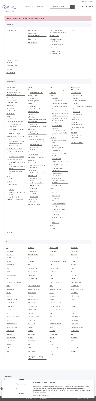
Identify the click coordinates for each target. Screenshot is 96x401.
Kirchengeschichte (34, 199)
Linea (51, 320)
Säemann (9, 334)
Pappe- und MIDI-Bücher (14, 148)
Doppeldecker (56, 150)
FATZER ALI (74, 292)
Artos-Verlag (53, 251)
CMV (72, 272)
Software (11, 189)
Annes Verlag (32, 251)
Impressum (36, 395)
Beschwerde (10, 69)
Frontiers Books (33, 299)
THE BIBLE (10, 344)
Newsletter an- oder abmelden (13, 61)
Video (51, 225)
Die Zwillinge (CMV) (58, 148)
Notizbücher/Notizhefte (80, 101)
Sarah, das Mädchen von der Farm (59, 182)
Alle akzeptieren (20, 384)
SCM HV (52, 337)
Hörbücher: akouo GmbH (59, 123)
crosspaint (31, 275)
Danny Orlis (55, 145)
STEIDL (73, 341)
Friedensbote (75, 296)
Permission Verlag (55, 324)
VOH (8, 351)
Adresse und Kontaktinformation (34, 34)
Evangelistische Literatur (36, 152)
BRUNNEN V (10, 265)
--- (7, 247)
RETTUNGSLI (10, 330)
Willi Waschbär (56, 185)
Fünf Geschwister (57, 156)
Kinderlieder (56, 214)
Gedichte (31, 160)
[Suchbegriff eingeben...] (72, 7)
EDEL (51, 285)
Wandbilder (75, 140)
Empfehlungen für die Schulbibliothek (13, 93)
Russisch (54, 220)
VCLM (30, 348)
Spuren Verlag (54, 341)
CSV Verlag (55, 201)
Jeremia (73, 310)
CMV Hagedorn (54, 268)
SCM (72, 334)
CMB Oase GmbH (33, 268)
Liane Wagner (75, 317)
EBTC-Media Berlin (34, 285)
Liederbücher (11, 154)
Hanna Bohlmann (76, 258)
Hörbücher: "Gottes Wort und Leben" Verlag (59, 119)
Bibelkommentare (33, 111)
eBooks (11, 187)
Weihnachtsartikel (76, 142)
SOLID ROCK (32, 341)
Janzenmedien (56, 212)
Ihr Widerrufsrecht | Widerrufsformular (56, 52)
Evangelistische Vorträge (57, 90)
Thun (29, 344)
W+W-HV (73, 351)
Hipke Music (56, 206)
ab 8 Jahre (33, 191)
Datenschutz (45, 395)
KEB (72, 313)
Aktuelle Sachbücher (34, 90)
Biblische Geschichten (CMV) (59, 141)
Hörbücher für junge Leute (15, 172)
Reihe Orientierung (36, 92)
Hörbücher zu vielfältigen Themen (60, 114)
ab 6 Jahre (33, 188)
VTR (51, 351)
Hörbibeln (53, 92)
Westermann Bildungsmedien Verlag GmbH (35, 357)
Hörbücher (53, 95)
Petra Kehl (74, 324)
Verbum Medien (55, 348)
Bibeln (30, 103)
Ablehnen (21, 393)
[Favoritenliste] (82, 6)
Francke (30, 296)
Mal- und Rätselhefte (37, 183)
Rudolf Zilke (75, 330)
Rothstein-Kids (56, 178)
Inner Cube (10, 310)
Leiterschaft (10, 105)
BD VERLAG (10, 254)
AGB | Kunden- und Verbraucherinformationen (58, 31)
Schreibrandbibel (35, 109)
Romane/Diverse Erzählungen (35, 148)
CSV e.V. (73, 275)
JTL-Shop (86, 398)
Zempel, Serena (76, 355)
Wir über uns (32, 30)
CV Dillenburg (32, 279)
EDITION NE (10, 289)
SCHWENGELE (54, 334)
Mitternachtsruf (11, 324)
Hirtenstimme (32, 306)
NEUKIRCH (31, 324)
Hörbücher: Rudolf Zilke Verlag (59, 134)
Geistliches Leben (12, 103)
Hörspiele (53, 138)
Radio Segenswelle (77, 327)
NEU (72, 30)
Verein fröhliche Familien (79, 348)
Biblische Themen (33, 117)
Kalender (10, 232)
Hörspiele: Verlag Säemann (57, 165)
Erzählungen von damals (59, 103)
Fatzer (51, 292)
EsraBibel (33, 106)
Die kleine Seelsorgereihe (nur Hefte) (38, 166)
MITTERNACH (75, 320)
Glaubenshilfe (32, 163)
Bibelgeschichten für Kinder (15, 136)
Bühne (30, 265)
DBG (29, 282)
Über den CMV (32, 39)
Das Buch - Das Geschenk (14, 282)
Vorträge (52, 228)
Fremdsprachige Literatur (36, 157)
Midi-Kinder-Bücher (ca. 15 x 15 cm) (16, 130)
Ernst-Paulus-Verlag (77, 289)
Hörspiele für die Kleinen (60, 161)
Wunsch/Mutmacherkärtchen (82, 106)
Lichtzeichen (32, 320)
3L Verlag (31, 247)
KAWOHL (52, 313)
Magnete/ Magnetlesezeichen (77, 123)
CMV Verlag (55, 198)
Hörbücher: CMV (57, 125)
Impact (73, 306)
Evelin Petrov (32, 292)
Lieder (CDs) (10, 179)
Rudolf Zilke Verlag (58, 217)
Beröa (51, 254)
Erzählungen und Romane (36, 139)
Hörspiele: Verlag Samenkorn (57, 170)
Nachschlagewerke (34, 205)
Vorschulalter (34, 186)
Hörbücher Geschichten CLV (59, 107)
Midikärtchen (77, 114)
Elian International (55, 289)
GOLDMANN (32, 303)
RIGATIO (52, 330)
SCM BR (30, 337)
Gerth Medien (11, 303)
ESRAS (8, 292)
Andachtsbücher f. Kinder (36, 179)
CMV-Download (11, 275)
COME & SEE (53, 272)
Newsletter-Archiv (12, 66)
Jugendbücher (32, 170)
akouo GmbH (54, 247)
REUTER (30, 330)
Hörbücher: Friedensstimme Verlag (59, 129)
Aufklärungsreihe (33, 101)
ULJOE (73, 344)
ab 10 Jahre (34, 194)
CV (7, 279)
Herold (73, 303)
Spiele (8, 176)
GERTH (73, 299)
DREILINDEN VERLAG (56, 282)
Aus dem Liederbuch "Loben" (58, 192)
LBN (51, 317)
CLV (8, 268)
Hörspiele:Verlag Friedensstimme (57, 174)
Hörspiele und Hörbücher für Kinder (17, 193)
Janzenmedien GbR (56, 310)
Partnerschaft (11, 108)
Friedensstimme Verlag (59, 204)
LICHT (8, 320)
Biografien (55, 98)
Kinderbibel (34, 196)
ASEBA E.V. (74, 251)
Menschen (10, 97)
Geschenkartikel (76, 92)
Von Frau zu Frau (12, 111)
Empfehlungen (32, 42)
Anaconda (74, 247)
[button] (78, 6)
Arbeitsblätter (13, 184)
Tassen (75, 103)
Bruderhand (75, 261)
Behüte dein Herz (33, 254)
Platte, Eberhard (12, 327)
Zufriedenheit (11, 72)
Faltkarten (76, 111)
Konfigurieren (20, 389)
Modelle (9, 116)
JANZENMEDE (32, 310)
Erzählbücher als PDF (15, 197)
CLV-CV (73, 265)
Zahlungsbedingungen (57, 44)
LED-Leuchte (77, 98)
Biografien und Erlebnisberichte (33, 133)
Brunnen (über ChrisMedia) (58, 261)
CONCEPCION (32, 272)
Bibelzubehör (75, 90)
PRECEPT (52, 327)
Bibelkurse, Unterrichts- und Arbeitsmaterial (37, 121)
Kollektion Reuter (33, 317)
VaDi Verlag (55, 222)
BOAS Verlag (56, 195)
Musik (51, 188)
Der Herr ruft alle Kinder (16, 157)
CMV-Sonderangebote (13, 90)
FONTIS (9, 296)
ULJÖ (51, 344)
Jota (8, 313)
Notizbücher (34, 98)
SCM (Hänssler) (11, 337)
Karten (73, 109)
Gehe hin (52, 299)
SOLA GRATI (10, 341)
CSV (51, 275)
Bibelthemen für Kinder (14, 146)
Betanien (74, 254)
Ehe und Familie (33, 136)
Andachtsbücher (33, 95)
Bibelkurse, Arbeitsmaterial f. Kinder (38, 125)
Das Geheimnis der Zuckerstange (15, 125)
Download (10, 181)
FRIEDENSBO (54, 296)
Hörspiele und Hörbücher (15, 159)
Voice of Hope (32, 351)
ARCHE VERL (10, 251)
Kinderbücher (32, 175)
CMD (72, 268)
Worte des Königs (14, 134)
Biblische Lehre (33, 114)
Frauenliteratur (33, 155)
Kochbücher (75, 120)
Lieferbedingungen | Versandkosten (56, 40)
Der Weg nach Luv (36, 144)
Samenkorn (31, 334)
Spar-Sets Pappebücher (16, 151)
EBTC (8, 285)
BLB (29, 258)
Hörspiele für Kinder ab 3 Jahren (17, 163)
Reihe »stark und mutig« (38, 173)
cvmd (51, 279)
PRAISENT (31, 327)
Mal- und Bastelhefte (77, 127)
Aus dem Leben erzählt (37, 142)
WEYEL (52, 355)
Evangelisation (11, 100)
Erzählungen (11, 113)
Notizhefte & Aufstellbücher (15, 200)
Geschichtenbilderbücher (15, 122)
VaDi (8, 348)
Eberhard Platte (76, 282)
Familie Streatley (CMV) (59, 153)
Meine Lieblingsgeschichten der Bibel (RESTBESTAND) (17, 141)
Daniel (73, 279)
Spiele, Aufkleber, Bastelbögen (76, 136)
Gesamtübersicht (87, 2)
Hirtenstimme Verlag (58, 209)
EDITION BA (74, 285)
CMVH (8, 272)
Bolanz (9, 261)
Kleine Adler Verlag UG (14, 317)
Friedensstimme (12, 299)
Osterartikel (75, 130)
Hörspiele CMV (56, 158)
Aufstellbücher (78, 95)
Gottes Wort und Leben (57, 303)
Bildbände (31, 129)
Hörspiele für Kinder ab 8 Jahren (17, 168)
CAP (51, 265)
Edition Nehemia (33, 289)
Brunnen (31, 261)
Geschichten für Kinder (14, 119)
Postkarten (76, 117)
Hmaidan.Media (55, 306)
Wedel (8, 355)
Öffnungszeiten (54, 35)
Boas (51, 258)
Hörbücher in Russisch (59, 111)
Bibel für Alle (11, 258)
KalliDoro (31, 313)
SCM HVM (74, 337)
